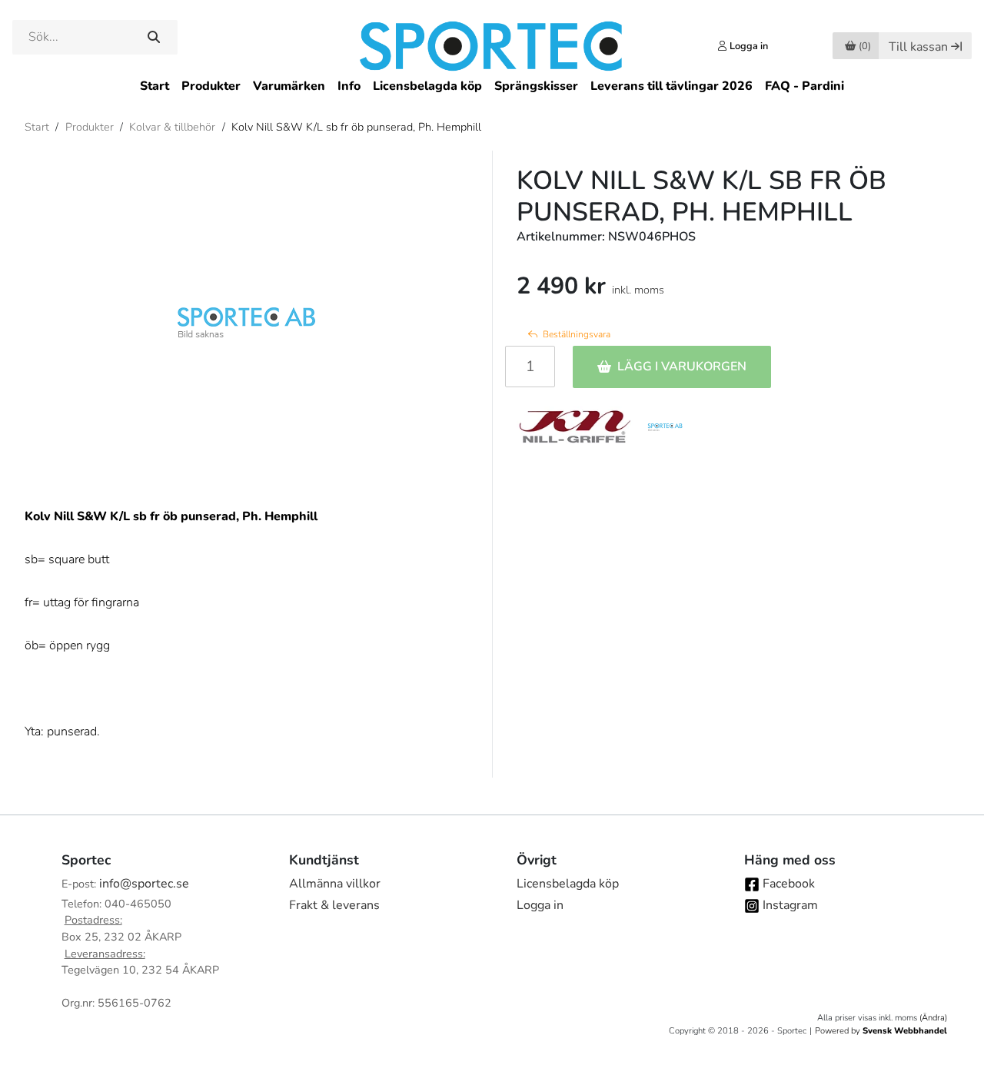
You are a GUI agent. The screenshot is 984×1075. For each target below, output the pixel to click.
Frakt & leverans (334, 905)
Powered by (881, 1031)
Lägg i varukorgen (681, 366)
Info (349, 86)
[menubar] (492, 86)
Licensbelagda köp (427, 86)
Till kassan (918, 46)
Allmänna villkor (335, 883)
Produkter (211, 86)
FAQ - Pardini (804, 86)
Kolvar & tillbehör (172, 126)
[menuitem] (154, 86)
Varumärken (289, 86)
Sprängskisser (536, 86)
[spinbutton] (530, 366)
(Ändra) (933, 1018)
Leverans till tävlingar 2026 (671, 86)
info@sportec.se (144, 883)
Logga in (540, 905)
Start (154, 86)
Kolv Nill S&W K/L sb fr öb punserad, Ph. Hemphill (356, 126)
